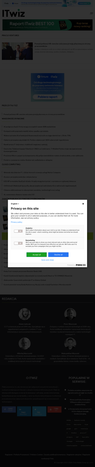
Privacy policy (16, 222)
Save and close (47, 260)
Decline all (58, 255)
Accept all (37, 255)
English (14, 204)
